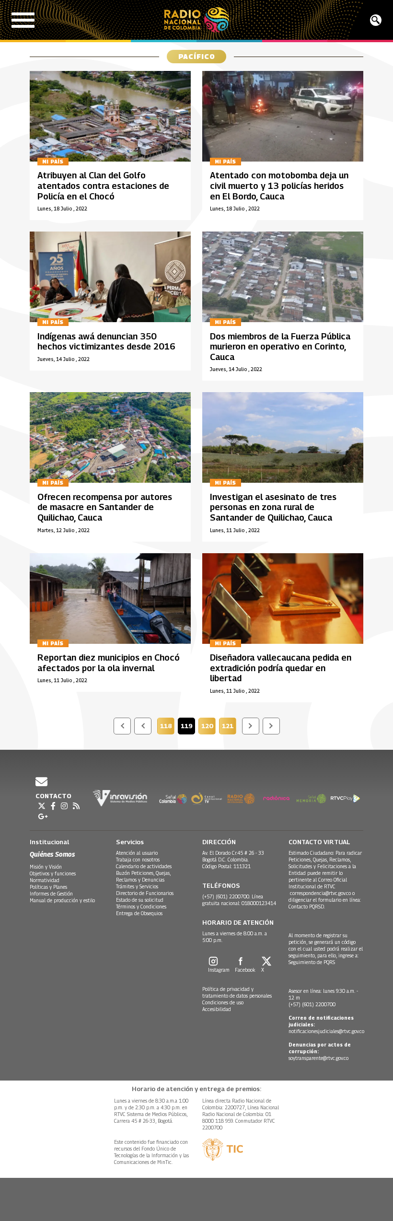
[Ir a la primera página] (122, 726)
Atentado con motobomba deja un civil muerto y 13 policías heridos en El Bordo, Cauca (279, 185)
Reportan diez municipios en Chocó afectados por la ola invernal (108, 662)
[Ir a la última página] (271, 726)
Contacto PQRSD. (307, 906)
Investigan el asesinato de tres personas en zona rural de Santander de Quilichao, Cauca (273, 507)
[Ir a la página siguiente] (250, 726)
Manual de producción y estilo (62, 900)
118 (167, 727)
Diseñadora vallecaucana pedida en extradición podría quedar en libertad (280, 667)
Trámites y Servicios (137, 886)
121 (229, 727)
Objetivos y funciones (53, 873)
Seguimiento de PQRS (312, 962)
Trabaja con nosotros (138, 859)
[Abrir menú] (23, 20)
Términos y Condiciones (141, 906)
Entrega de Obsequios (139, 913)
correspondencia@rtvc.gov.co (320, 893)
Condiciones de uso (222, 1002)
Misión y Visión (46, 867)
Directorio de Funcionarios (144, 893)
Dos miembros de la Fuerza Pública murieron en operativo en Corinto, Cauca (280, 346)
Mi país (53, 161)
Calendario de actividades (144, 866)
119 (188, 727)
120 (208, 727)
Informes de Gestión (51, 893)
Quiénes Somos (52, 854)
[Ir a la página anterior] (142, 726)
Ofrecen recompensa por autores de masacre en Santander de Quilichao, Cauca (104, 507)
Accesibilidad (216, 1009)
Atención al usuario (137, 853)
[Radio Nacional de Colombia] (196, 20)
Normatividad (44, 880)
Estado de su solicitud (139, 900)
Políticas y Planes (48, 887)
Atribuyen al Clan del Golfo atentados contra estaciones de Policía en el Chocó (103, 185)
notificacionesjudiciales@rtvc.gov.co (326, 1031)
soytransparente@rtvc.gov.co (318, 1058)
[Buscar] (375, 20)
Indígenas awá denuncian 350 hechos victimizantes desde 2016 (106, 341)
